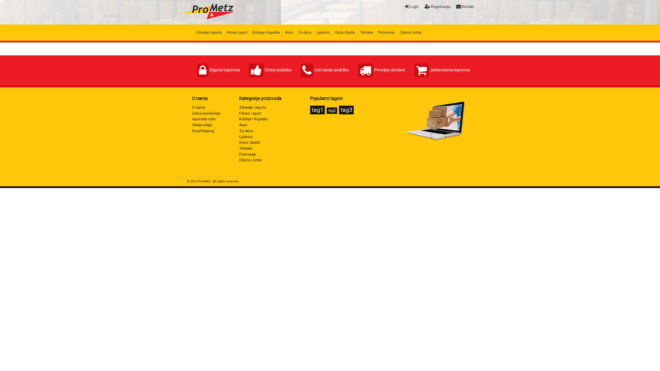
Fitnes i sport (237, 32)
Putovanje (386, 32)
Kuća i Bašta (345, 32)
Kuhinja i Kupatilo (266, 32)
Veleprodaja (202, 125)
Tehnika (366, 32)
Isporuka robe (204, 119)
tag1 (317, 110)
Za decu (304, 32)
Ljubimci (323, 32)
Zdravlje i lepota (209, 32)
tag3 (346, 110)
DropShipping (203, 131)
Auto (289, 32)
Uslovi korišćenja (206, 113)
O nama (198, 107)
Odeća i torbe (411, 32)
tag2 (332, 110)
